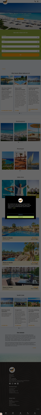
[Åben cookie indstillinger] (1, 414)
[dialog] (20, 207)
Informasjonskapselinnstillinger (13, 211)
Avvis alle (20, 214)
